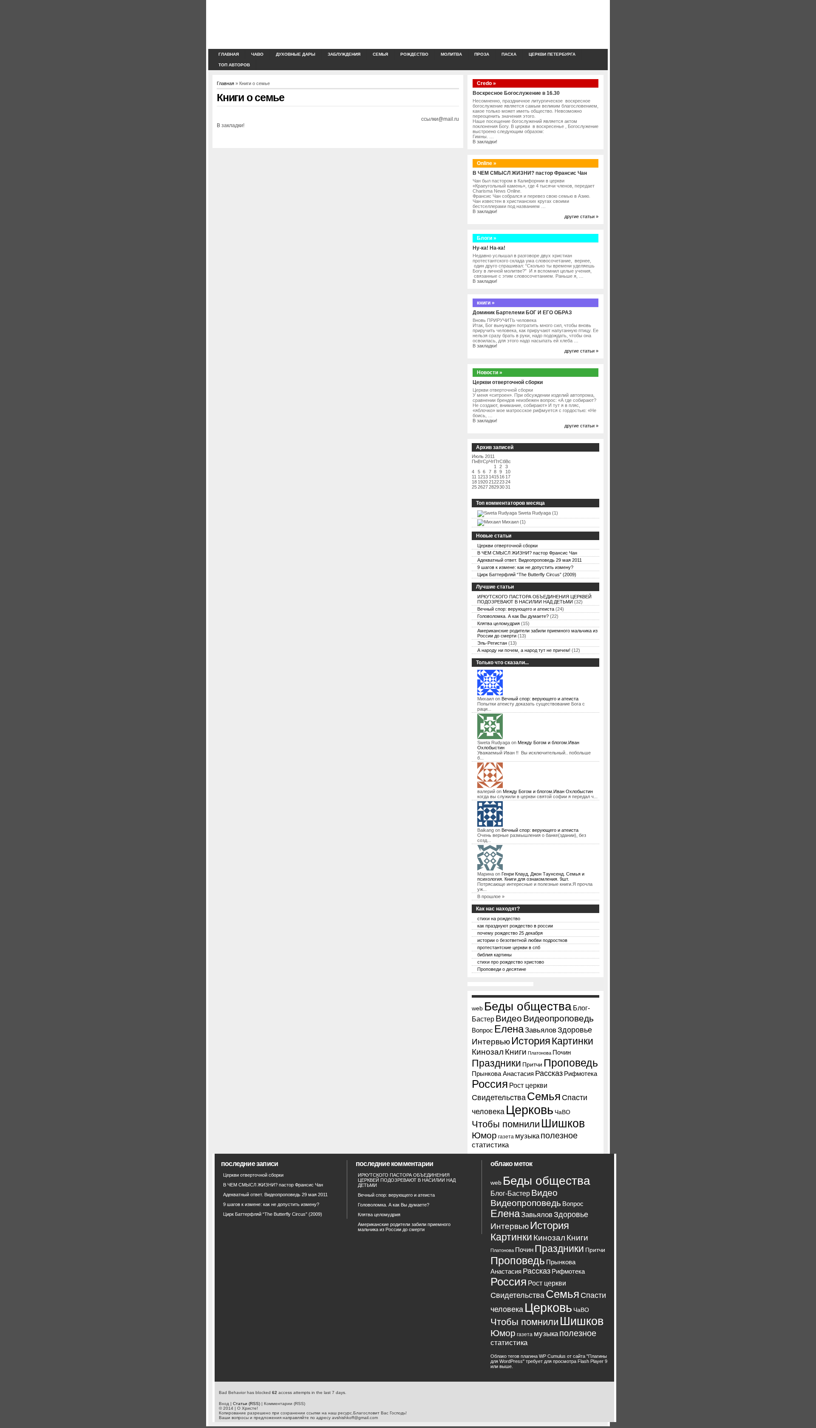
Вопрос (482, 1030)
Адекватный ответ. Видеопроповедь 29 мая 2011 (529, 560)
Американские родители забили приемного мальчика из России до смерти (404, 1227)
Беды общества (528, 1006)
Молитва (451, 54)
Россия (490, 1084)
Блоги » (486, 238)
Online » (486, 163)
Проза (481, 54)
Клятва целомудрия (498, 623)
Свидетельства (499, 1097)
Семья (544, 1096)
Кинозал (488, 1051)
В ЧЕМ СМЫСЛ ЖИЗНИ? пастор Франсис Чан (530, 173)
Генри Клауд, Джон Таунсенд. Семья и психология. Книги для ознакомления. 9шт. (530, 876)
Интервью (491, 1041)
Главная (228, 54)
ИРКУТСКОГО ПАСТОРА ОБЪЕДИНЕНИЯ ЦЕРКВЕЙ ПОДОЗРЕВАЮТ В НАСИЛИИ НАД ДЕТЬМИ (534, 599)
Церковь (529, 1110)
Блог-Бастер (510, 1193)
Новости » (489, 372)
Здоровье (575, 1029)
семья (380, 54)
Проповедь (571, 1063)
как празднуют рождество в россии (515, 925)
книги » (486, 303)
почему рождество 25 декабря (510, 933)
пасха (509, 54)
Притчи (532, 1064)
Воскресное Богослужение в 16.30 (516, 93)
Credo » (486, 83)
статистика (490, 1145)
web (477, 1008)
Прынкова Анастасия (503, 1073)
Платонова (539, 1052)
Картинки (572, 1041)
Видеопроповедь (558, 1018)
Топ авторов (234, 65)
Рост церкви (528, 1085)
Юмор (484, 1135)
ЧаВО (257, 54)
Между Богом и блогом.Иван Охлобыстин (548, 791)
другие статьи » (581, 216)
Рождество (414, 54)
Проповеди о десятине (501, 969)
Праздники (496, 1063)
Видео (509, 1018)
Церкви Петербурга (552, 54)
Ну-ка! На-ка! (489, 248)
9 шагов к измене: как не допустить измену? (525, 567)
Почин (561, 1052)
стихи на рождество (498, 918)
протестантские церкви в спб (508, 947)
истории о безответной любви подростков (522, 940)
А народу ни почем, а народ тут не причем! (523, 650)
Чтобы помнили (506, 1124)
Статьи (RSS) (246, 1403)
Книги (516, 1051)
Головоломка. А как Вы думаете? (513, 616)
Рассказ (549, 1073)
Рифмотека (580, 1073)
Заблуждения (344, 54)
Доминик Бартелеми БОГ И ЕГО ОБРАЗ (522, 313)
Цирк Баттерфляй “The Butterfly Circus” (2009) (526, 574)
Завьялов (540, 1030)
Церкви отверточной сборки (508, 382)
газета (506, 1137)
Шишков (563, 1123)
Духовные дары (295, 54)
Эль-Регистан (492, 643)
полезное (559, 1135)
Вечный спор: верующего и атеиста (515, 609)
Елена (509, 1029)
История (530, 1041)
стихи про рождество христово (510, 961)
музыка (527, 1136)
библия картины (494, 954)
